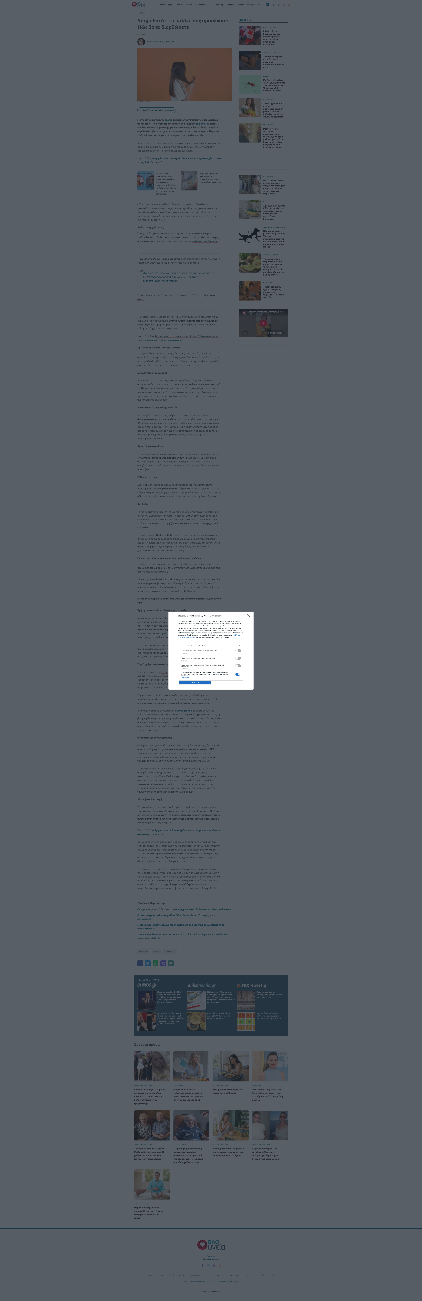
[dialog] (211, 650)
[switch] (238, 650)
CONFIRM (195, 682)
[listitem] (211, 646)
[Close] (249, 616)
